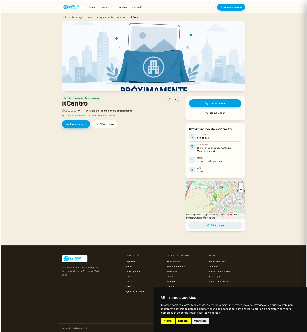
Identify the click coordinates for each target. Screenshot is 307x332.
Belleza (129, 266)
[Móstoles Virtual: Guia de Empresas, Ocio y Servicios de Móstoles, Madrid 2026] (73, 7)
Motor (129, 281)
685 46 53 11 (203, 137)
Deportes (130, 261)
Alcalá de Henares (176, 266)
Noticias (122, 7)
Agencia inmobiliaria (136, 291)
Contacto (137, 7)
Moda (129, 276)
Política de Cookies (219, 281)
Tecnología (77, 17)
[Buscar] (212, 7)
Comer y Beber (134, 271)
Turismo (130, 286)
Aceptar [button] (168, 320)
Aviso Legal (214, 276)
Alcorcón (172, 271)
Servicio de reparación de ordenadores (106, 17)
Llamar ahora (78, 124)
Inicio (92, 7)
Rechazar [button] (183, 320)
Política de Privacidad (220, 271)
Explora (105, 7)
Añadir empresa (233, 7)
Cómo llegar (107, 124)
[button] (153, 56)
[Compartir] (176, 99)
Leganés (171, 286)
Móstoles (172, 281)
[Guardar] (168, 99)
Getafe (170, 276)
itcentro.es (203, 171)
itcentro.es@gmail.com (209, 161)
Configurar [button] (200, 320)
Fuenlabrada (173, 261)
